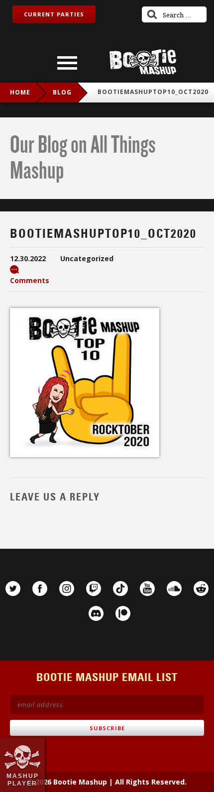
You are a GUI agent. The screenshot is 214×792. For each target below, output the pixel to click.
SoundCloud (174, 588)
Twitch (93, 588)
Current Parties (54, 14)
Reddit (201, 588)
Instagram (66, 588)
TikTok (120, 588)
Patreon (122, 613)
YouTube (147, 588)
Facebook (39, 588)
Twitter (12, 588)
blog (62, 92)
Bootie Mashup (143, 62)
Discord (96, 613)
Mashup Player (22, 780)
